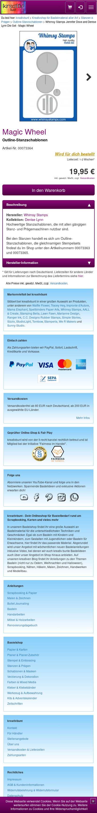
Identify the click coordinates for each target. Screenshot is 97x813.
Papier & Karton (17, 649)
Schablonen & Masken (21, 671)
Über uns (13, 744)
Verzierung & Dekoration (23, 676)
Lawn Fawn (48, 313)
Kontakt (12, 728)
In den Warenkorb (48, 190)
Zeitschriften (15, 703)
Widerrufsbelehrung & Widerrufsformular (33, 790)
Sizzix (11, 321)
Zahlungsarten (16, 755)
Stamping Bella (30, 313)
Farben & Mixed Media (21, 682)
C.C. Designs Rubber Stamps (42, 317)
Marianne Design (68, 313)
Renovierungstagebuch (22, 625)
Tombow (37, 321)
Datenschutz (15, 795)
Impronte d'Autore (77, 305)
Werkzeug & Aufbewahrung (24, 693)
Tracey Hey (58, 305)
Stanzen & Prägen (19, 666)
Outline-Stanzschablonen (27, 22)
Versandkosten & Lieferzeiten (26, 749)
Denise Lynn (34, 219)
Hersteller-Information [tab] (22, 262)
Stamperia (50, 321)
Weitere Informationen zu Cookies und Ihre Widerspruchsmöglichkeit (49, 807)
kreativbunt (22, 18)
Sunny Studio (15, 325)
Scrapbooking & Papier (22, 593)
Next (86, 76)
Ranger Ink (14, 317)
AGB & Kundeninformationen (25, 785)
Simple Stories (71, 317)
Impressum (14, 779)
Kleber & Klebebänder (21, 687)
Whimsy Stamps (36, 214)
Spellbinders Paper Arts (44, 309)
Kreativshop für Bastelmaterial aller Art (55, 18)
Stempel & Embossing (21, 660)
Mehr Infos (83, 418)
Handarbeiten (16, 614)
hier (80, 276)
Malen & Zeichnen (19, 598)
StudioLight (23, 321)
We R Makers (67, 321)
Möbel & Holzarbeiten (21, 620)
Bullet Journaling (18, 603)
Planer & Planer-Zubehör (23, 655)
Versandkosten (87, 178)
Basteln (12, 609)
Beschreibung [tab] (16, 204)
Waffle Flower (40, 305)
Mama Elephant (17, 309)
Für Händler (15, 733)
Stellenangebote (17, 739)
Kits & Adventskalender (22, 698)
